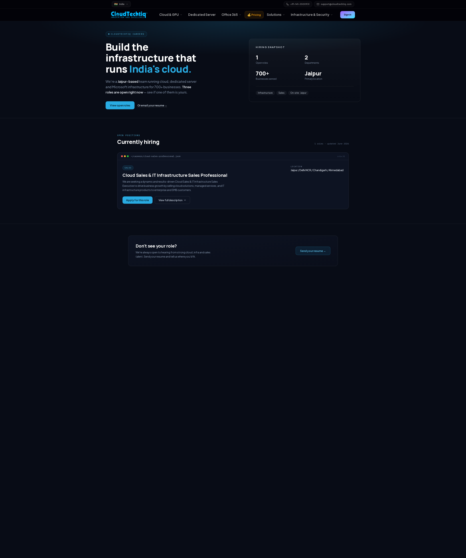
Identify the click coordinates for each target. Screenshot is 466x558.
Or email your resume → (152, 105)
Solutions (274, 15)
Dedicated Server (202, 15)
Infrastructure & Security (310, 15)
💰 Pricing (254, 14)
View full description (171, 200)
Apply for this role (137, 200)
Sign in (347, 14)
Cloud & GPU (169, 15)
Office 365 (230, 15)
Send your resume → (313, 250)
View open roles (120, 105)
